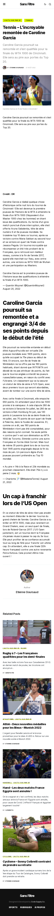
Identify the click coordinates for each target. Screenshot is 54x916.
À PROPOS (40, 907)
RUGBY (24, 648)
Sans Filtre (27, 4)
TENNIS (29, 20)
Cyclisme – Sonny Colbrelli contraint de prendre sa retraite (27, 863)
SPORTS (13, 907)
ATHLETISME (8, 719)
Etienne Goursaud (27, 592)
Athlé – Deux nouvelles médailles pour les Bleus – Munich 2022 (24, 725)
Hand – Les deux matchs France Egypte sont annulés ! (23, 789)
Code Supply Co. (38, 902)
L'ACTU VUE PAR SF (12, 20)
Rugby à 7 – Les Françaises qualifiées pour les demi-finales (24, 655)
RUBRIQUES (26, 907)
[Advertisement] (27, 161)
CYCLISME (7, 856)
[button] (4, 4)
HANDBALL (7, 783)
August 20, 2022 (11, 288)
